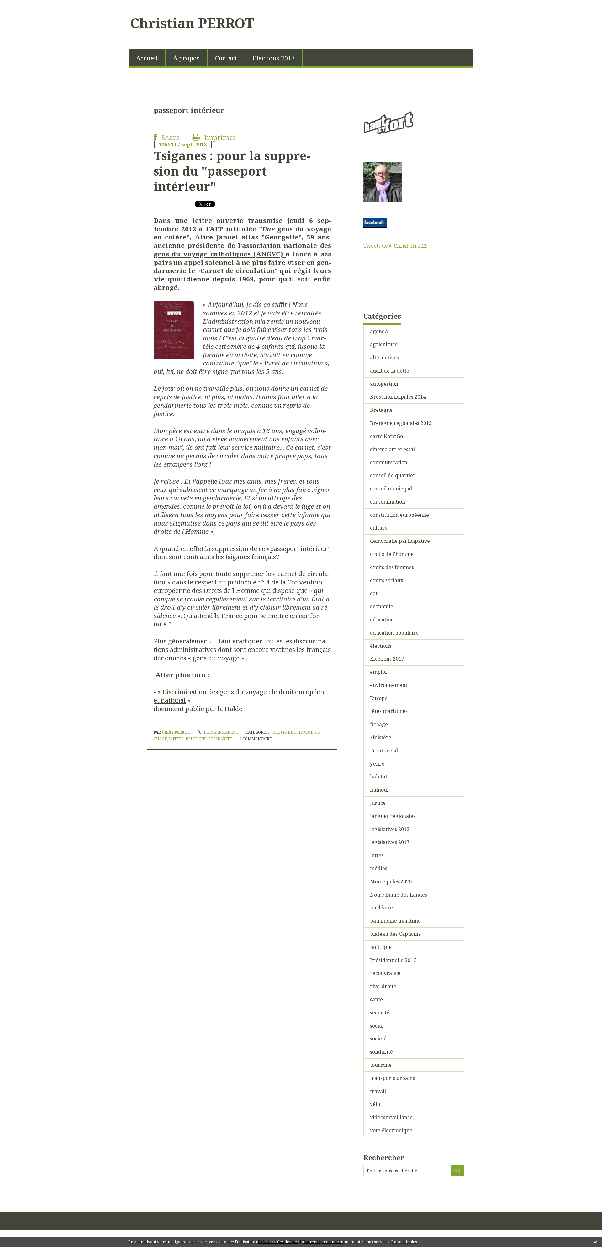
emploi (378, 671)
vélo (375, 1104)
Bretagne (381, 409)
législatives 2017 (389, 842)
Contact (226, 58)
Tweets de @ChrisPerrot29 (395, 245)
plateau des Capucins (395, 933)
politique (196, 738)
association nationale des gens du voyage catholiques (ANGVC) (242, 249)
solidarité (220, 738)
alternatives (384, 357)
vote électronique (391, 1130)
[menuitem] (147, 57)
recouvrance (385, 973)
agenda (379, 331)
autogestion (384, 383)
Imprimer (219, 137)
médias (378, 868)
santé (376, 999)
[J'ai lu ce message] (595, 1241)
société (378, 1038)
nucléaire (381, 907)
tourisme (381, 1064)
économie (381, 606)
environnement (388, 685)
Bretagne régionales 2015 (401, 423)
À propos (186, 58)
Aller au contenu (23, 5)
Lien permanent (220, 732)
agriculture (384, 344)
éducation (382, 619)
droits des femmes (392, 567)
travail (378, 1091)
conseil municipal (391, 488)
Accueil (147, 58)
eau (374, 593)
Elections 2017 (273, 58)
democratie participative (400, 540)
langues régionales (392, 816)
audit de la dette (389, 370)
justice (378, 802)
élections (380, 645)
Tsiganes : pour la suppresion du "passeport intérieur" (232, 171)
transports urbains (392, 1078)
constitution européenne (399, 514)
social (376, 1025)
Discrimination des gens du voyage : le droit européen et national (239, 696)
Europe (379, 698)
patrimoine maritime (395, 920)
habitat (378, 776)
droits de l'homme (292, 732)
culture (379, 527)
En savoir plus (404, 1241)
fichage (379, 724)
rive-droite (383, 986)
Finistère (380, 737)
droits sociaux (386, 580)
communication (388, 462)
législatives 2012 (389, 829)
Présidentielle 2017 (393, 960)
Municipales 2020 (391, 881)
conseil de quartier (392, 475)
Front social (384, 750)
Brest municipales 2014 (398, 396)
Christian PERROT (192, 22)
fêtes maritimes (389, 711)
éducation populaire (394, 632)
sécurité (379, 1012)
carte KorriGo (386, 436)
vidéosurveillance (391, 1117)
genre (377, 763)
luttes (176, 738)
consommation (387, 501)
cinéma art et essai (392, 449)
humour (379, 789)
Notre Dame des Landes (398, 894)
